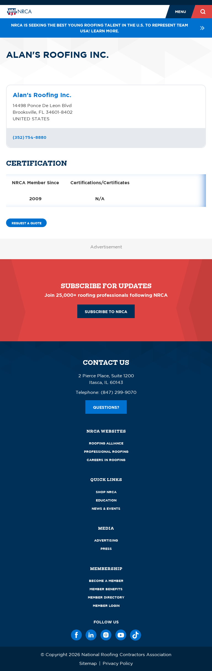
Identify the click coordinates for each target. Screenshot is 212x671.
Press (106, 549)
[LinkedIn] (91, 635)
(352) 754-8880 (29, 137)
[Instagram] (106, 635)
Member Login (106, 606)
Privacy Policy (118, 663)
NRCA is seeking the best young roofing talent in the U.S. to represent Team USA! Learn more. (99, 28)
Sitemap (88, 663)
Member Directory (106, 597)
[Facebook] (76, 635)
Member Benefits (106, 589)
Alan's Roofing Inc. (42, 94)
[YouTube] (120, 635)
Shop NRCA (106, 492)
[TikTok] (135, 635)
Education (106, 500)
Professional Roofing (106, 451)
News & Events (106, 508)
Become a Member (106, 581)
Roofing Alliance (106, 443)
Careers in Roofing (106, 460)
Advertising (106, 540)
